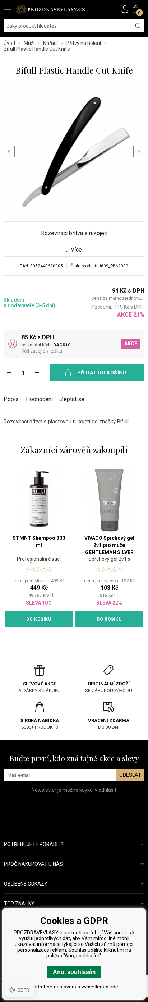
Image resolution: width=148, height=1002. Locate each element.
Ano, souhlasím (74, 972)
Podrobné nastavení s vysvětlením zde (74, 986)
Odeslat (130, 775)
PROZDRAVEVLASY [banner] (50, 9)
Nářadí (50, 43)
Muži (29, 43)
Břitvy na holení (83, 43)
